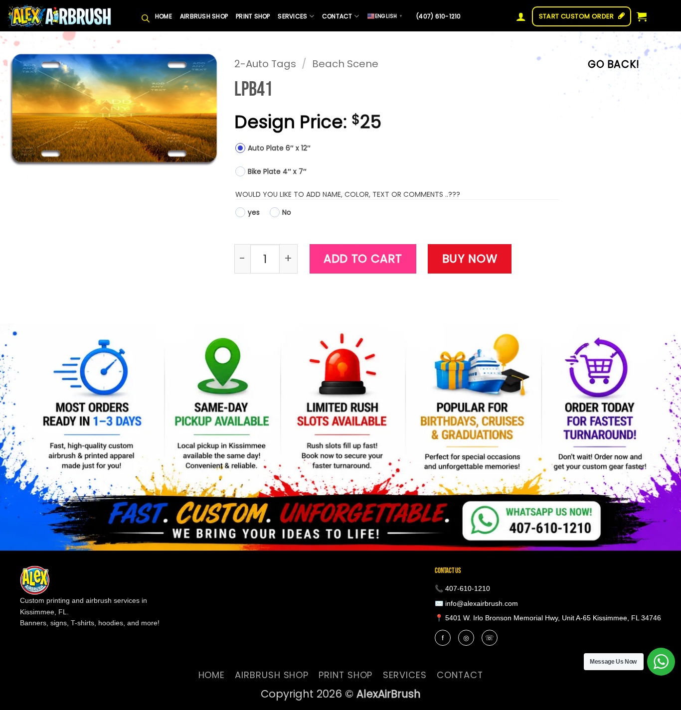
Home (163, 16)
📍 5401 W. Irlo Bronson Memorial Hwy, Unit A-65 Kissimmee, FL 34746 (548, 618)
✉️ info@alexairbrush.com (476, 603)
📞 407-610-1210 (462, 588)
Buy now (470, 259)
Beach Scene (345, 64)
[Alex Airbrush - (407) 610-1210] (59, 16)
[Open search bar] (146, 16)
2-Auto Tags (265, 64)
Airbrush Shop (204, 16)
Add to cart (363, 259)
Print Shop (253, 16)
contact (337, 16)
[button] (520, 16)
